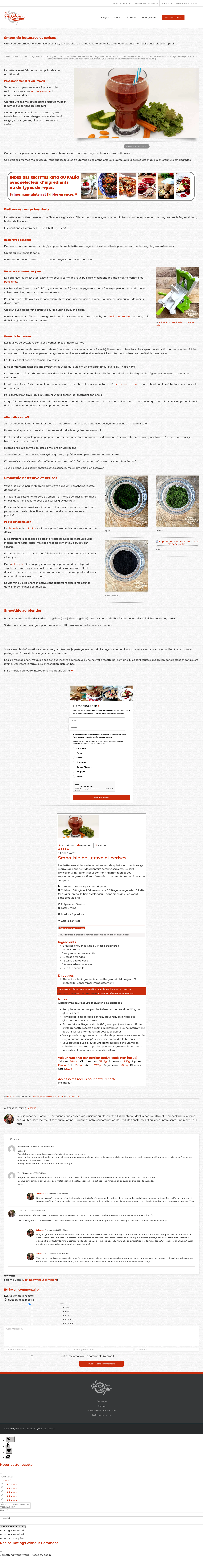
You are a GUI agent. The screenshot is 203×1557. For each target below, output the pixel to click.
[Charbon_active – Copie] (126, 541)
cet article (17, 564)
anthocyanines (40, 91)
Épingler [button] (85, 845)
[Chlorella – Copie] (177, 476)
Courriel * (5, 1518)
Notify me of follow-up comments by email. (87, 1356)
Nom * (4, 1510)
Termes (101, 1406)
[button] (198, 17)
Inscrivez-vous (101, 797)
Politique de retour (101, 1415)
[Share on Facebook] (8, 1446)
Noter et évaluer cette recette (12, 1527)
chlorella (13, 528)
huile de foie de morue (127, 384)
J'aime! (101, 845)
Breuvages (37, 1096)
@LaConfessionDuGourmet (66, 993)
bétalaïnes (10, 281)
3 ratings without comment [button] (40, 1279)
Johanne (10, 1096)
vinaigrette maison (119, 316)
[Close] (1, 1473)
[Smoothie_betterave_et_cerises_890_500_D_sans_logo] (136, 69)
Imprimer (67, 845)
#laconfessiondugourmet (89, 993)
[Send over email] (8, 1457)
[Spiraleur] (177, 268)
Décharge (102, 1401)
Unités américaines (67, 928)
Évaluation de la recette (19, 1295)
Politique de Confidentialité (101, 1410)
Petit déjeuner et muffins (53, 1096)
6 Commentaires (72, 1096)
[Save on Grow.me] (9, 1451)
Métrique (80, 928)
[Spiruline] (126, 476)
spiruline (30, 528)
